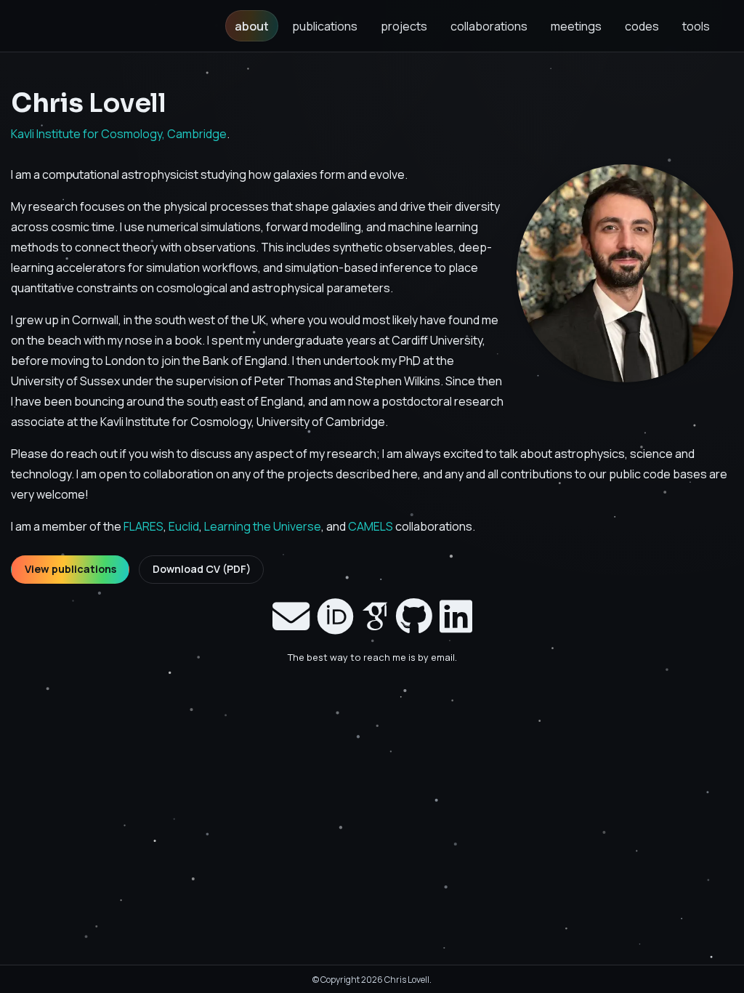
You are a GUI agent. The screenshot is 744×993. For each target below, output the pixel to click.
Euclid (184, 526)
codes (642, 26)
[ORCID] (335, 615)
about (256, 25)
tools (696, 26)
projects (404, 26)
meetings (576, 26)
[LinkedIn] (456, 615)
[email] (291, 615)
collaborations (488, 26)
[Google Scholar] (375, 615)
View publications (70, 569)
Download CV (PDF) (202, 569)
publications (324, 26)
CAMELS (370, 526)
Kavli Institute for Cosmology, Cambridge (119, 134)
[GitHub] (414, 615)
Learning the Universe (262, 526)
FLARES (143, 526)
